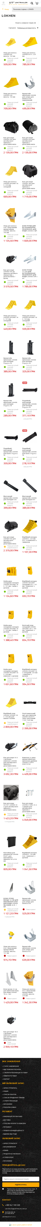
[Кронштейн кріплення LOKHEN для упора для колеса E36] (29, 888)
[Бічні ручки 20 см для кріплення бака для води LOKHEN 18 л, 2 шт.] (11, 978)
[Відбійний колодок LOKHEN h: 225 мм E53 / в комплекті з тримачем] (29, 526)
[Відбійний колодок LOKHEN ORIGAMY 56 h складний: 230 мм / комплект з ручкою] (29, 658)
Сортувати (12, 28)
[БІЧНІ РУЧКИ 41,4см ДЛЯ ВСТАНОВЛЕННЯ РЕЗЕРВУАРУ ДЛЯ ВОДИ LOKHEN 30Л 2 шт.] (29, 259)
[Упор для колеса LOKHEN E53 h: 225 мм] (29, 42)
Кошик (5, 1091)
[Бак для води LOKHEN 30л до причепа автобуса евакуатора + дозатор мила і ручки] (11, 259)
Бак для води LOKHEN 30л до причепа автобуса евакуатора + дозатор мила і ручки (11, 274)
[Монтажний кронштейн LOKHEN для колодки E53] (29, 485)
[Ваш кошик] (37, 3)
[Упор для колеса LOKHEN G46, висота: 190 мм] (11, 83)
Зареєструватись (10, 1088)
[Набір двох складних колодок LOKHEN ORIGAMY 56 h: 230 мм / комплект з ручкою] (11, 658)
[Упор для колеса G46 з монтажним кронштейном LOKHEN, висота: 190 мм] (11, 215)
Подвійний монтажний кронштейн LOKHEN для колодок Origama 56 (29, 404)
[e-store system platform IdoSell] (20, 1225)
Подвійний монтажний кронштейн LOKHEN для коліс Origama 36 (29, 452)
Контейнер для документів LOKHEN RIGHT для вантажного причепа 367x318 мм (11, 857)
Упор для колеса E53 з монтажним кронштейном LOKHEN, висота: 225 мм (28, 992)
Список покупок (9, 1094)
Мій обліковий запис (13, 1083)
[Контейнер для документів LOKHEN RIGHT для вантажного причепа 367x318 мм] (11, 842)
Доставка (7, 1120)
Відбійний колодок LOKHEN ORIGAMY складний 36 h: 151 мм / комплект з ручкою (29, 584)
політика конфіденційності (15, 1194)
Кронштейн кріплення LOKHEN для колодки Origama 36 (10, 403)
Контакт (6, 1079)
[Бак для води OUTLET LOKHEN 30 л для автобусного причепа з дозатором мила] (11, 792)
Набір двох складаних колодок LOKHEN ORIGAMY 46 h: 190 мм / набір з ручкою (11, 629)
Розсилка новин (9, 1107)
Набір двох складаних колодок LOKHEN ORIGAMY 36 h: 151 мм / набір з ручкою (11, 584)
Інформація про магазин (12, 1116)
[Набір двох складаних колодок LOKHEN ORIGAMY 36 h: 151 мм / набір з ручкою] (11, 570)
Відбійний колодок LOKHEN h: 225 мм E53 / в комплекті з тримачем (29, 539)
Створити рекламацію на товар (15, 1072)
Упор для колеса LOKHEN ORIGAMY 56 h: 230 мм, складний (11, 184)
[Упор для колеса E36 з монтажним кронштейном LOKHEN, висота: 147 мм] (11, 936)
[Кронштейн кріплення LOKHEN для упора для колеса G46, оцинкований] (29, 83)
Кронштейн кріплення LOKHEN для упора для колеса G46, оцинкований (29, 97)
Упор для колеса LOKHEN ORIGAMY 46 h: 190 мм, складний (29, 318)
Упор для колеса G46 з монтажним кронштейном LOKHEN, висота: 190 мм (10, 229)
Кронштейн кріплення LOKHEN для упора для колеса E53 (29, 949)
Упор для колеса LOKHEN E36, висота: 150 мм (10, 54)
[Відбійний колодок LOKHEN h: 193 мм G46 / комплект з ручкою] (29, 842)
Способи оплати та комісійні (14, 1123)
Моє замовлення (11, 1061)
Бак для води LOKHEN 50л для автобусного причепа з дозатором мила (10, 540)
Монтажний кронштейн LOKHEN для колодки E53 (29, 497)
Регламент (7, 1127)
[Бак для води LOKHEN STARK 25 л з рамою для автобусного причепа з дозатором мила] (29, 792)
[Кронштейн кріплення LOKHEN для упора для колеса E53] (29, 936)
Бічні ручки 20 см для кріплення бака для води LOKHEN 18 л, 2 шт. (11, 991)
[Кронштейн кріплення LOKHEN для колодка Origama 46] (29, 347)
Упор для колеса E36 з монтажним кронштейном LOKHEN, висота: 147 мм (10, 950)
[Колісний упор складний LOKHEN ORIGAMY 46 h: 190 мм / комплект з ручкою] (29, 614)
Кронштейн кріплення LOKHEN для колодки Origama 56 (10, 360)
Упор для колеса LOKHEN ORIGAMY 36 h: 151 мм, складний (11, 318)
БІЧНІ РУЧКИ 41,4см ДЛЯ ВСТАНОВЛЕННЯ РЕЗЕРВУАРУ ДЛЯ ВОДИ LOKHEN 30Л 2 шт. (29, 274)
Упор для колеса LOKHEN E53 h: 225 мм (29, 54)
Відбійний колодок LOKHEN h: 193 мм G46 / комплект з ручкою (29, 855)
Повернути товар (10, 1076)
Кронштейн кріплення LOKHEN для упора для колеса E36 (29, 901)
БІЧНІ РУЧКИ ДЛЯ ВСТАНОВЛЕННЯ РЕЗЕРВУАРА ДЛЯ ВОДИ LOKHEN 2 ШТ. (29, 228)
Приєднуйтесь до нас (13, 1165)
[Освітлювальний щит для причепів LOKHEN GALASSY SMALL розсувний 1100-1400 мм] (29, 703)
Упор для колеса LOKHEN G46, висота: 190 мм (10, 95)
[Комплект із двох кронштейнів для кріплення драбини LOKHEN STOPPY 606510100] (29, 747)
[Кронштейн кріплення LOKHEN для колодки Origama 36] (11, 390)
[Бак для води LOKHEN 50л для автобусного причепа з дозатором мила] (11, 526)
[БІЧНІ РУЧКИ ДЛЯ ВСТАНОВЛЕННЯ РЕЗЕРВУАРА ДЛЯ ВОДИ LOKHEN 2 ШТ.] (29, 215)
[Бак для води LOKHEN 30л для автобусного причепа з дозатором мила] (11, 127)
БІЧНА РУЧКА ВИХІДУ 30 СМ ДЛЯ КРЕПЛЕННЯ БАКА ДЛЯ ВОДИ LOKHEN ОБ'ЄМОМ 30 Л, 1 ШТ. (11, 903)
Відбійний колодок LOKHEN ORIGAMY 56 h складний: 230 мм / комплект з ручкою (29, 673)
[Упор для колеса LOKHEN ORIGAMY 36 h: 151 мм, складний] (11, 305)
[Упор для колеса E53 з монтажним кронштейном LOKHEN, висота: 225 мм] (29, 978)
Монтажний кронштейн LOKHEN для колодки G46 (11, 497)
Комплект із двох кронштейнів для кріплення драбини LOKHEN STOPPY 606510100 (29, 761)
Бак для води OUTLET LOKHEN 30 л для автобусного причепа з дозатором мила (11, 807)
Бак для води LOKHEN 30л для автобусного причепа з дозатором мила (10, 141)
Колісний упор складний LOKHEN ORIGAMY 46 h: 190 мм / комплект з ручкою (29, 629)
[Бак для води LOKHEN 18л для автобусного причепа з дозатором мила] (29, 171)
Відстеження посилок (12, 1069)
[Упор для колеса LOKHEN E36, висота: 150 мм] (11, 42)
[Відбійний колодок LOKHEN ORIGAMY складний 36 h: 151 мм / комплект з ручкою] (29, 570)
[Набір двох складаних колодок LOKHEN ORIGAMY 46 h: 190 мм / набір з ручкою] (11, 614)
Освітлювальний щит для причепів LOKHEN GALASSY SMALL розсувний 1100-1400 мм (29, 717)
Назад (6, 9)
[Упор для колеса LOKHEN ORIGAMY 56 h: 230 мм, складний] (11, 171)
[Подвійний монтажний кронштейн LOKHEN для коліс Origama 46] (11, 438)
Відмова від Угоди (10, 1134)
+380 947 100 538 (12, 1205)
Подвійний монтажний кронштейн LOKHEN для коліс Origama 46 (11, 452)
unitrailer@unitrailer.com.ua (16, 1208)
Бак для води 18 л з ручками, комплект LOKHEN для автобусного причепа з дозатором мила (11, 1036)
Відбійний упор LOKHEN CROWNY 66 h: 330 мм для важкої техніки (11, 716)
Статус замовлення (11, 1066)
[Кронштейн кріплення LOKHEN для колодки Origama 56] (11, 347)
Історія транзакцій (10, 1101)
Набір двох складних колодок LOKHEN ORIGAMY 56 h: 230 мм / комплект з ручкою (11, 673)
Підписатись (21, 1184)
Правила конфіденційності (13, 1130)
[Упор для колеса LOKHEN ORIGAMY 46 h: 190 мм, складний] (29, 305)
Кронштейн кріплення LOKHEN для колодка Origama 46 (29, 360)
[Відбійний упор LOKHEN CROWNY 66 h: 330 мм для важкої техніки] (11, 703)
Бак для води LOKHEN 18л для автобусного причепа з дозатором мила (28, 185)
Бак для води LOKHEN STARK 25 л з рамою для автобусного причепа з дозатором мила (29, 807)
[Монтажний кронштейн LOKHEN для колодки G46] (11, 485)
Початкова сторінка (19, 9)
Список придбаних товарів (13, 1097)
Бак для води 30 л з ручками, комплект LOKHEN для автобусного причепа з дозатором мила (11, 762)
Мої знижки (7, 1104)
